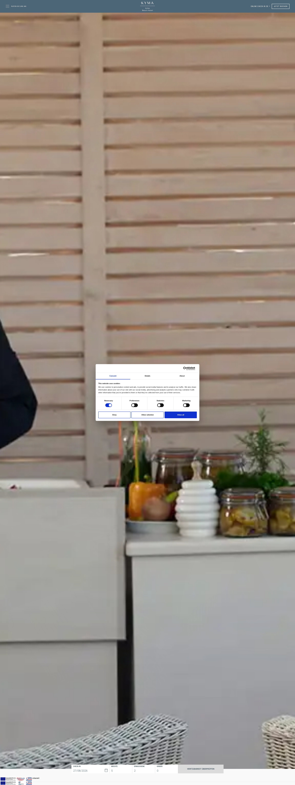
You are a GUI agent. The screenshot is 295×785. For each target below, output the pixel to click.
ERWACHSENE (139, 766)
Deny (114, 415)
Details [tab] (147, 376)
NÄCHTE (114, 766)
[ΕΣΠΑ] (16, 779)
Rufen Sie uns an (18, 6)
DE (267, 6)
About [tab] (182, 376)
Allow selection (147, 415)
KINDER (159, 766)
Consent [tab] (112, 376)
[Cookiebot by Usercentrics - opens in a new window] (187, 368)
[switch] (134, 405)
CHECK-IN (77, 766)
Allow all (180, 415)
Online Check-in (258, 6)
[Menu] (8, 6)
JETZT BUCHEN (280, 6)
